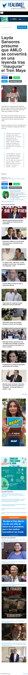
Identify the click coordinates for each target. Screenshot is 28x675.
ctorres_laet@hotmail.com (8, 201)
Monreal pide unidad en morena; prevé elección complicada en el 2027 (14, 513)
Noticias (9, 177)
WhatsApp (17, 77)
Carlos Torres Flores (10, 73)
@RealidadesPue (14, 196)
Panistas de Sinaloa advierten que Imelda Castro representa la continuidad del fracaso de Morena (14, 505)
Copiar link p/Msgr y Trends (15, 81)
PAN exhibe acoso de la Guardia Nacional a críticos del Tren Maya (12, 323)
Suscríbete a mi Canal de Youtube (17, 199)
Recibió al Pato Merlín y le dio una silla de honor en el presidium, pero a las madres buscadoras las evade (13, 526)
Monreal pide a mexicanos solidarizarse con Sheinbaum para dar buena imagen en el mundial (14, 562)
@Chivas (24, 194)
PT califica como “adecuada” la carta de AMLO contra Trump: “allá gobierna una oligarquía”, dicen (14, 264)
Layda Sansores (13, 178)
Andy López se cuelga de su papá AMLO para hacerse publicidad (12, 303)
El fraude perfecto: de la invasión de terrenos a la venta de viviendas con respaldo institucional (13, 585)
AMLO (18, 178)
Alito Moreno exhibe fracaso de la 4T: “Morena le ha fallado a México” (13, 509)
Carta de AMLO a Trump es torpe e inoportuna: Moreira (13, 284)
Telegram (4, 81)
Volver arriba (25, 673)
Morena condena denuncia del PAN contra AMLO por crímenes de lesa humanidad (13, 222)
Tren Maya (22, 178)
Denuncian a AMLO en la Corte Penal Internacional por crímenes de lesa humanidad (13, 243)
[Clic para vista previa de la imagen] (14, 93)
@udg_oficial (17, 192)
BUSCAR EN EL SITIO (22, 27)
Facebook (5, 77)
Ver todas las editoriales (14, 535)
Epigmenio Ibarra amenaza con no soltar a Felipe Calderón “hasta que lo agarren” (13, 621)
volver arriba (24, 394)
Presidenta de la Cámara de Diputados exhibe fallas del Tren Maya (14, 365)
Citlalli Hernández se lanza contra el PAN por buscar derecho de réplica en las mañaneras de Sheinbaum (14, 540)
